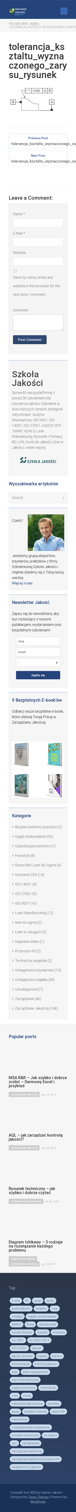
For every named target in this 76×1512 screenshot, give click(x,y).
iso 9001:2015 (39, 1340)
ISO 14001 (23, 884)
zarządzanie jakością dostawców (36, 1459)
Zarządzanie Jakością (32, 1008)
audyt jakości (21, 1308)
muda (27, 1396)
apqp (37, 1301)
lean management (35, 1372)
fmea (30, 1324)
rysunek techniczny (25, 1435)
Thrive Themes (38, 1497)
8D (27, 1301)
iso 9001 (18, 1340)
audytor (41, 1308)
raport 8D (58, 1411)
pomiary (53, 1404)
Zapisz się (38, 675)
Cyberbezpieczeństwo (32, 846)
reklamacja (19, 1419)
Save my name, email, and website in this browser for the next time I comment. (36, 286)
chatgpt (17, 1316)
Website (19, 252)
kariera (57, 1356)
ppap (15, 1411)
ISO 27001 (23, 894)
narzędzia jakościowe (27, 1404)
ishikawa (59, 1332)
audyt (50, 1301)
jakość (37, 1348)
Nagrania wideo (27, 941)
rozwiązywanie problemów (31, 1427)
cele (55, 1308)
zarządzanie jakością (27, 1451)
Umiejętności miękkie (31, 980)
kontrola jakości (46, 1364)
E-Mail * (19, 233)
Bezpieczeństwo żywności (36, 827)
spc (14, 1443)
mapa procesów (23, 1388)
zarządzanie (30, 1443)
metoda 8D (48, 1388)
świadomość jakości (26, 1467)
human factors (22, 1332)
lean (15, 1372)
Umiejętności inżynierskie (34, 970)
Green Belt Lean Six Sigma (35, 865)
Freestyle (22, 855)
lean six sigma (26, 922)
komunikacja (21, 1364)
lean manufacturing (25, 1380)
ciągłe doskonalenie (42, 1316)
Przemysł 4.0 (25, 951)
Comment (20, 310)
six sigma (50, 1435)
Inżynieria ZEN (26, 875)
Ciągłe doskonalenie (30, 836)
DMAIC (16, 1324)
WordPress (38, 1501)
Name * (19, 214)
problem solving (35, 1411)
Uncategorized (26, 989)
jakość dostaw (22, 1356)
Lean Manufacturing (30, 913)
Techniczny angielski (31, 960)
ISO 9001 (22, 903)
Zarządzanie (24, 999)
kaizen (42, 1356)
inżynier (42, 1332)
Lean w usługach (28, 932)
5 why (16, 1301)
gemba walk (47, 1324)
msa (15, 1396)
